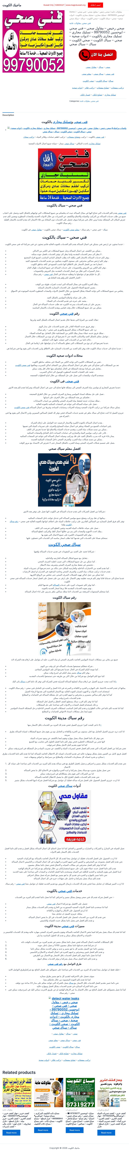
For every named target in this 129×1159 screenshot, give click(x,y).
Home (72, 12)
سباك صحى (98, 74)
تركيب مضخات (117, 88)
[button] (95, 5)
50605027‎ (59, 5)
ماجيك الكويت (12, 5)
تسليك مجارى (110, 94)
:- (116, 681)
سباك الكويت (101, 81)
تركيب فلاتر (89, 88)
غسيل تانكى (85, 94)
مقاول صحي (36, 229)
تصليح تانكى (97, 94)
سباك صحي (65, 786)
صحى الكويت (88, 81)
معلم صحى (86, 74)
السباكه (56, 585)
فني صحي (86, 23)
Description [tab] (8, 115)
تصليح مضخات (103, 88)
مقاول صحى (91, 67)
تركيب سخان (28, 137)
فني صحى (72, 381)
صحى (107, 67)
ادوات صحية (77, 88)
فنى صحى (110, 74)
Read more (11, 1132)
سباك (101, 67)
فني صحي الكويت (22, 365)
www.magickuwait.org (75, 5)
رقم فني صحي (55, 963)
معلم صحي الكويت (71, 229)
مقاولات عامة (116, 12)
